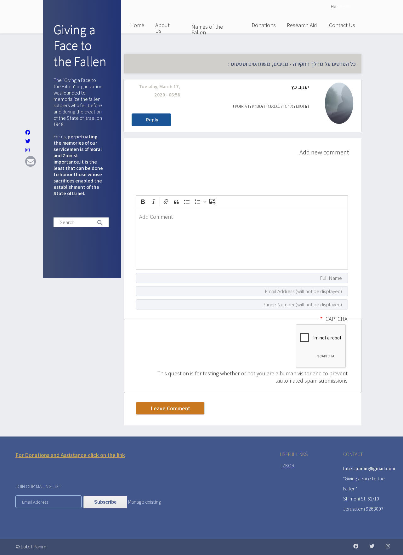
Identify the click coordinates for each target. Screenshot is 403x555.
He (333, 6)
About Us (162, 27)
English (344, 6)
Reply (152, 119)
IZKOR (287, 465)
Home (137, 25)
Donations (264, 25)
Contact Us (342, 25)
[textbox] (242, 239)
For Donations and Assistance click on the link (70, 455)
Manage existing (144, 502)
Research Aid (302, 25)
